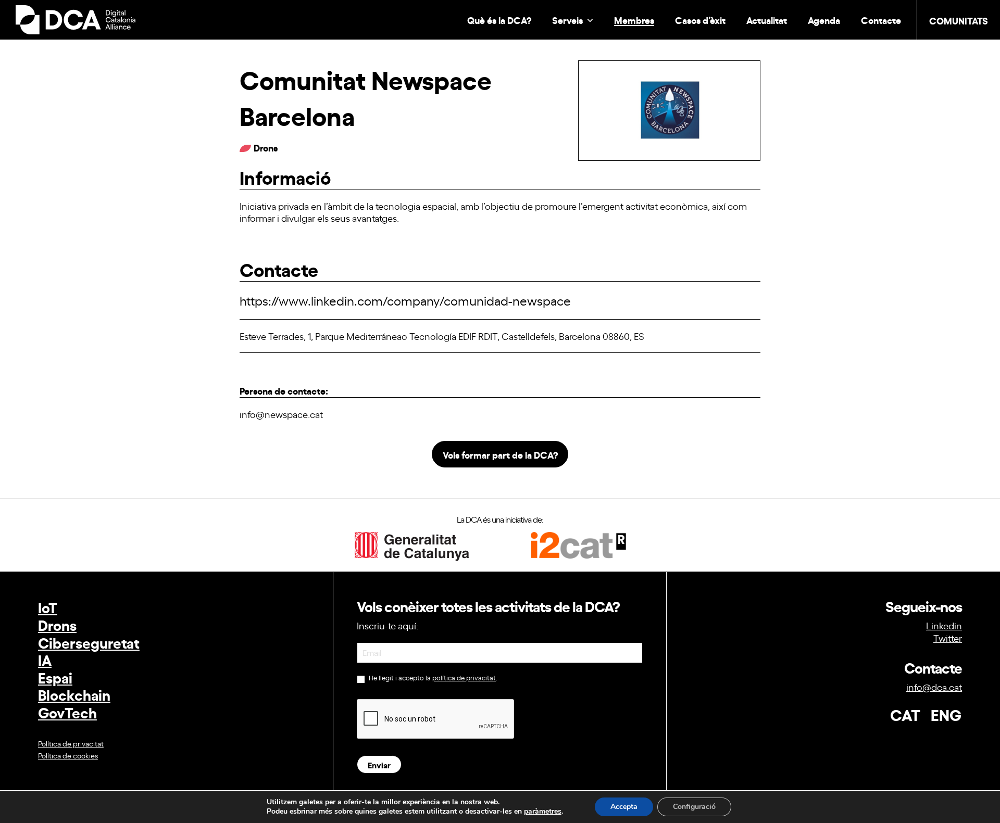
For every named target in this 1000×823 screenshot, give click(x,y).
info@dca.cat (934, 686)
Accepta (624, 807)
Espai (55, 677)
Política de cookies (68, 755)
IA (45, 659)
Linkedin (944, 625)
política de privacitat (464, 677)
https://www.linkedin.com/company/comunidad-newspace (405, 300)
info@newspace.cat (281, 414)
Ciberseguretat (89, 642)
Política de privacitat (71, 743)
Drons (57, 624)
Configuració (694, 807)
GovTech (67, 712)
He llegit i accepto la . (432, 678)
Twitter (947, 637)
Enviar (379, 764)
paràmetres (542, 811)
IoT (47, 607)
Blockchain (74, 694)
